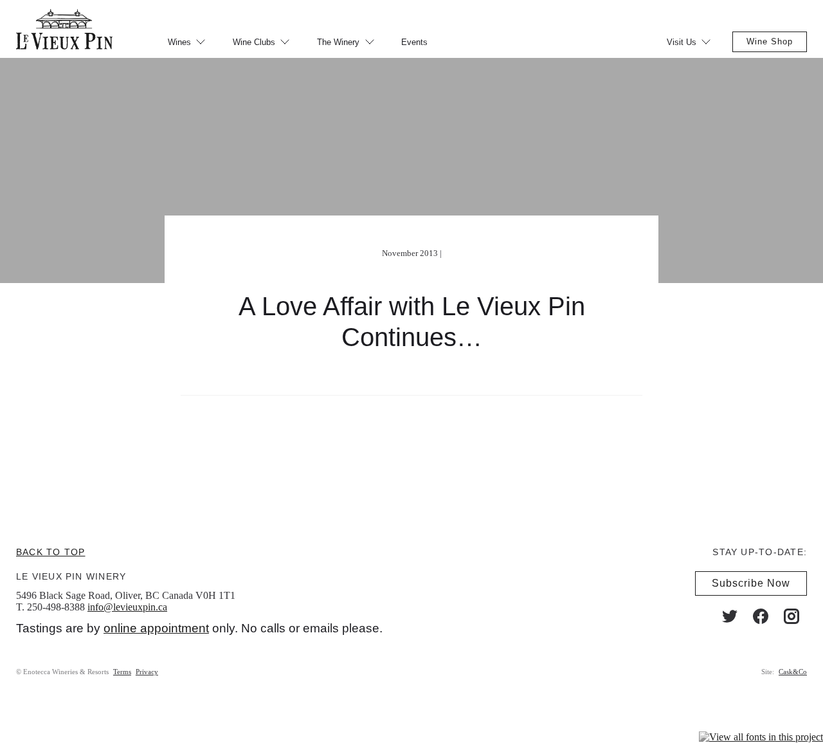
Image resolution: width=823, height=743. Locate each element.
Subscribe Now (751, 583)
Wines (179, 42)
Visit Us (681, 42)
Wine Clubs (254, 42)
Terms (122, 671)
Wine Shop (769, 41)
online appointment (156, 628)
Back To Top (50, 552)
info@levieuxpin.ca (127, 606)
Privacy (147, 671)
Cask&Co (793, 671)
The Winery (338, 42)
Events (414, 42)
